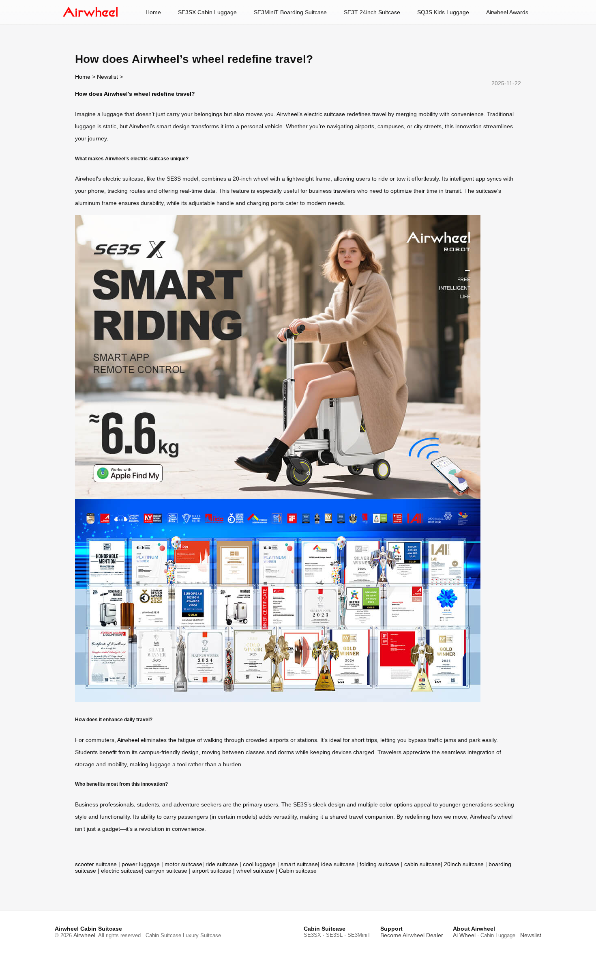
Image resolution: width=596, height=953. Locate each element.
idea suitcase (338, 864)
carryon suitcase (166, 870)
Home (153, 12)
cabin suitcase (422, 864)
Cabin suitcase (298, 870)
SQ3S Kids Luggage (443, 12)
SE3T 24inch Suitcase (372, 12)
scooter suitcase (96, 864)
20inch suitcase (464, 864)
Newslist (107, 76)
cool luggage (259, 864)
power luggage (141, 864)
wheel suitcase (255, 870)
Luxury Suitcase (202, 935)
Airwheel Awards (507, 12)
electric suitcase (121, 870)
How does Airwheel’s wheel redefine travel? (135, 94)
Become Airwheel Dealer (411, 935)
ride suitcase (222, 864)
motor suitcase (183, 864)
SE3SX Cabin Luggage (207, 12)
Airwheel (128, 740)
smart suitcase (299, 864)
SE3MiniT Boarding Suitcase (290, 12)
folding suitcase (379, 864)
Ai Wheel (464, 935)
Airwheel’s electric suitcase (311, 114)
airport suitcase (212, 870)
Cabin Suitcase (163, 935)
